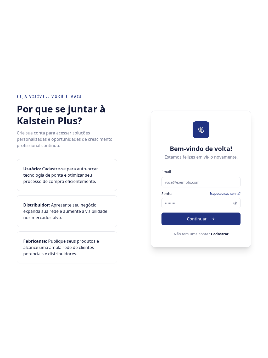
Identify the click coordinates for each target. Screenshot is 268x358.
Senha (166, 194)
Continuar (197, 219)
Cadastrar (219, 233)
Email (166, 171)
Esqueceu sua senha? (225, 194)
